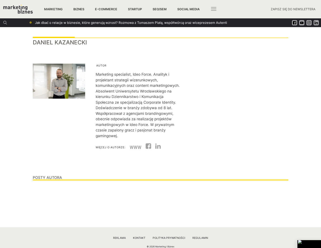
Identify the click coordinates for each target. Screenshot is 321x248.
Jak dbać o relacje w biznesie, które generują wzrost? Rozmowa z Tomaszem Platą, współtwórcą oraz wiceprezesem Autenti (131, 23)
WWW (136, 147)
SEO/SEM (160, 9)
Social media (188, 9)
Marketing (53, 9)
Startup (135, 9)
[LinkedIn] (156, 147)
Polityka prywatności (169, 237)
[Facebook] (146, 147)
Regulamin (200, 237)
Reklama (119, 237)
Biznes (78, 9)
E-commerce (106, 9)
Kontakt (139, 237)
